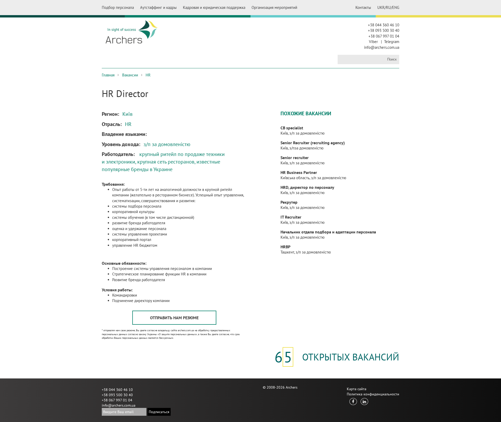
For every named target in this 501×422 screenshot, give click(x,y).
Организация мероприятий (274, 7)
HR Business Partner (299, 172)
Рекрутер (289, 202)
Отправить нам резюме (174, 317)
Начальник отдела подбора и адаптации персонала (328, 231)
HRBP (285, 246)
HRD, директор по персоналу (307, 187)
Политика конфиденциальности (373, 394)
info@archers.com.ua (381, 47)
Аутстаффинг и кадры (158, 7)
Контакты (363, 7)
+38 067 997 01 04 (383, 36)
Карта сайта (356, 389)
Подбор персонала (118, 7)
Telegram (391, 41)
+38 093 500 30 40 (383, 30)
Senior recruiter (295, 157)
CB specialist (292, 127)
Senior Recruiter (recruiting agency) (313, 142)
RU (388, 7)
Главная (108, 75)
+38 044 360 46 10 (383, 24)
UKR (381, 7)
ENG (395, 7)
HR (148, 75)
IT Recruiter (291, 217)
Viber (373, 41)
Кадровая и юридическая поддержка (214, 7)
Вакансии (130, 75)
